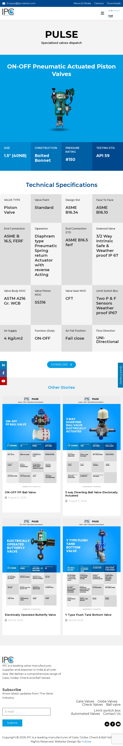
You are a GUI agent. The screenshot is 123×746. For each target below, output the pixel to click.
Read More (13, 507)
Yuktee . (87, 741)
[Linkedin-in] (107, 724)
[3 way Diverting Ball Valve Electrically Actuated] (92, 442)
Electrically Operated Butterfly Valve (30, 614)
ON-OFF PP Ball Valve (20, 492)
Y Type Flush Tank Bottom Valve (88, 614)
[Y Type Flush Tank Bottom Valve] (92, 564)
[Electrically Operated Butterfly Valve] (31, 564)
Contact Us (112, 714)
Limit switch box (107, 710)
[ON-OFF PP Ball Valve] (31, 442)
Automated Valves (85, 714)
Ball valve (113, 704)
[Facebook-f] (112, 724)
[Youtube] (118, 724)
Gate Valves (85, 701)
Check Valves (92, 704)
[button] (102, 13)
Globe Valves (107, 701)
